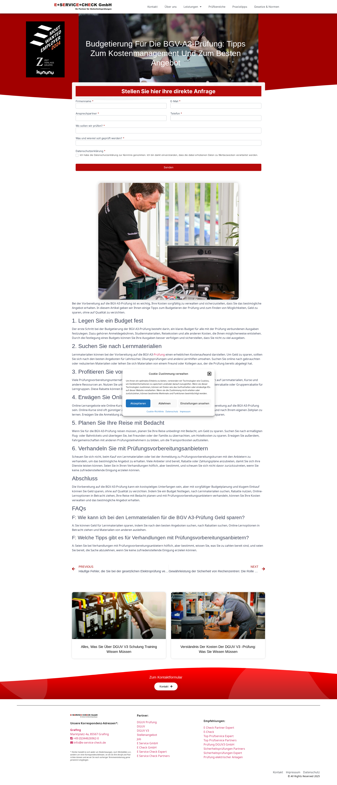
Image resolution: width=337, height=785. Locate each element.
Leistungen (191, 6)
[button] (209, 374)
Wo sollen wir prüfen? (90, 125)
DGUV (141, 726)
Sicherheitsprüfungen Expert (223, 753)
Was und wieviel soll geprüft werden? (100, 138)
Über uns (171, 6)
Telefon (176, 113)
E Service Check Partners (153, 756)
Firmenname (84, 101)
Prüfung (159, 354)
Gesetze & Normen (266, 6)
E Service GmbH (147, 743)
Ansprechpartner (87, 113)
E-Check (209, 732)
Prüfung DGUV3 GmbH (219, 744)
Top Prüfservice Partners (220, 740)
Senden (168, 167)
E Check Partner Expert (219, 728)
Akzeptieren (138, 403)
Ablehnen (164, 403)
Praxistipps (239, 6)
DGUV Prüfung (147, 722)
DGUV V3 (143, 731)
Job (139, 739)
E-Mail (175, 101)
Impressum (185, 411)
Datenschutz (172, 411)
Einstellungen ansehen (194, 403)
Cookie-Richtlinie (155, 411)
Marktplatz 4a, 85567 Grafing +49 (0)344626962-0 (89, 734)
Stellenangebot (147, 735)
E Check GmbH (147, 747)
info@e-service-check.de (89, 742)
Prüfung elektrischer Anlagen (223, 757)
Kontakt (152, 6)
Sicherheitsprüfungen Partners (224, 749)
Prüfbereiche (217, 6)
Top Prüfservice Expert (219, 736)
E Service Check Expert (152, 752)
